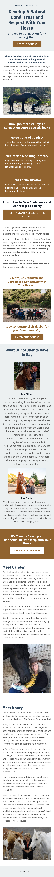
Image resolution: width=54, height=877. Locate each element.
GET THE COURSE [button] (27, 44)
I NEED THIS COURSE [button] (27, 337)
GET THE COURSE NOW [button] (27, 550)
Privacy (31, 871)
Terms (22, 871)
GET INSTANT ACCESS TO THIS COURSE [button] (27, 214)
